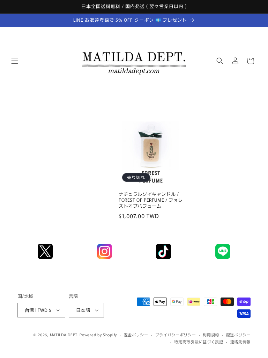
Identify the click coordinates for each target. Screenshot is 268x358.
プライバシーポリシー (175, 334)
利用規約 (211, 334)
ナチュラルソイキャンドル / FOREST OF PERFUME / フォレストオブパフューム (151, 200)
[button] (14, 61)
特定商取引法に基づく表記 (198, 341)
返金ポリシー (136, 334)
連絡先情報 (240, 341)
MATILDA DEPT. (64, 334)
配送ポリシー (238, 334)
